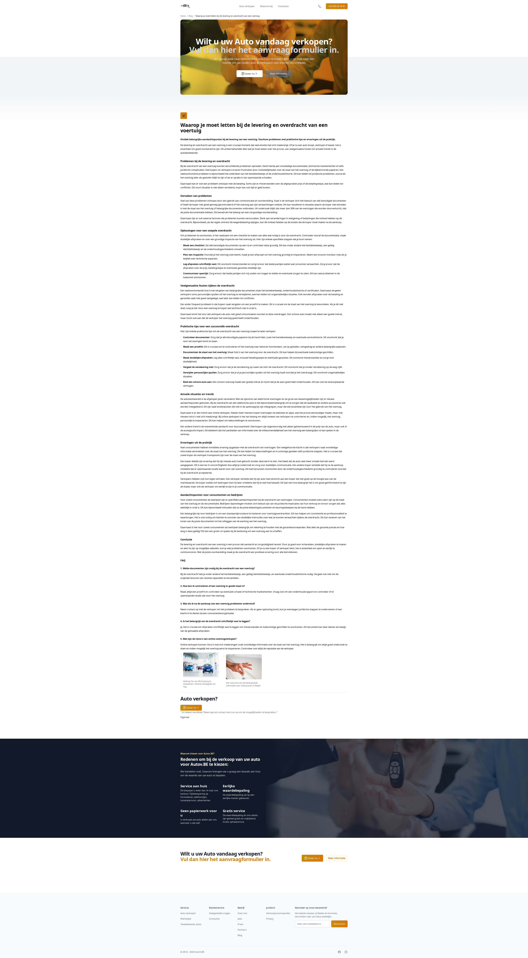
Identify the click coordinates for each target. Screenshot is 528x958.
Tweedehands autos (190, 924)
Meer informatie (278, 73)
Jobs (240, 918)
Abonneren (339, 923)
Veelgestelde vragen (219, 913)
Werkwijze (185, 918)
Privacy (270, 918)
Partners (242, 929)
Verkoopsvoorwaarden (278, 913)
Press (240, 924)
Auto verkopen (247, 6)
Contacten (283, 6)
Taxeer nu (249, 73)
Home (183, 16)
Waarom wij (266, 6)
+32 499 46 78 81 (336, 6)
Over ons (242, 913)
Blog (191, 16)
